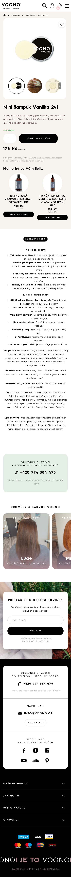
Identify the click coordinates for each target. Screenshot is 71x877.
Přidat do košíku (38, 138)
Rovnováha (31, 161)
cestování (46, 158)
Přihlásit (35, 631)
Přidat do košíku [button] (18, 214)
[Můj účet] (52, 5)
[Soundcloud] (35, 760)
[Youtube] (23, 760)
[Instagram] (47, 750)
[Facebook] (23, 750)
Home (4, 15)
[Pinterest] (47, 760)
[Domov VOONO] (11, 6)
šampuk (40, 161)
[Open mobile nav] (67, 6)
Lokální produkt (17, 161)
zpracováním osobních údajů (35, 641)
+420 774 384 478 (38, 472)
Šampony (16, 15)
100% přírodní (35, 158)
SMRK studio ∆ (53, 869)
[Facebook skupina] (35, 750)
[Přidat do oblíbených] (61, 24)
